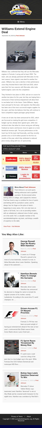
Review (36, 162)
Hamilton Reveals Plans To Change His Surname (29, 276)
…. (22, 265)
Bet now (36, 158)
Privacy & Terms (17, 416)
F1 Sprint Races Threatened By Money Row (28, 343)
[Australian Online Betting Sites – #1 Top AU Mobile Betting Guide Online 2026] (20, 15)
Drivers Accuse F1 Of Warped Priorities (29, 310)
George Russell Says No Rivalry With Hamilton (28, 243)
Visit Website (16, 226)
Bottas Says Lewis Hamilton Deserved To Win (29, 375)
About (29, 416)
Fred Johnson (20, 35)
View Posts (7, 226)
